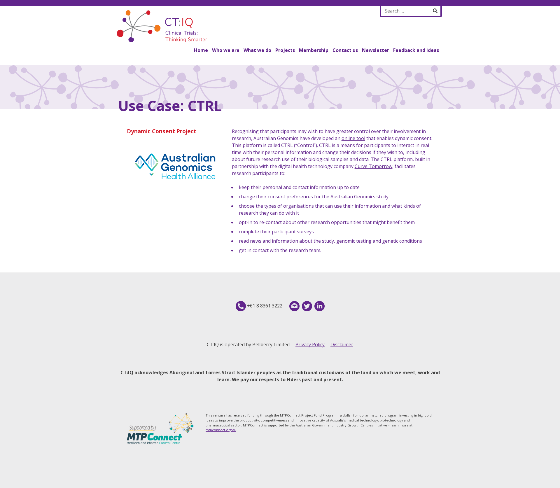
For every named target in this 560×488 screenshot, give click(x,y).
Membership (313, 50)
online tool (353, 138)
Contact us (345, 50)
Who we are (225, 50)
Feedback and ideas (416, 50)
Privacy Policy (310, 344)
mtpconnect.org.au (221, 430)
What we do (257, 50)
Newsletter (375, 50)
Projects (285, 50)
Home (201, 50)
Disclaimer (341, 344)
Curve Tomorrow (373, 166)
